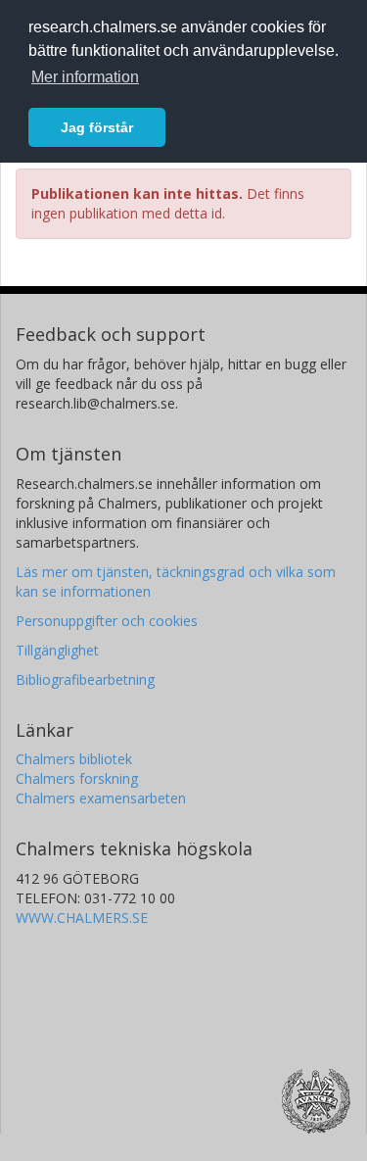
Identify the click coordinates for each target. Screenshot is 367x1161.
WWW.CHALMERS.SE (82, 917)
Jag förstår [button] (97, 127)
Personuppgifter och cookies (107, 620)
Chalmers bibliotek (74, 759)
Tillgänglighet (57, 650)
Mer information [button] (85, 77)
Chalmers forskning (77, 778)
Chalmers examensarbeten (101, 798)
